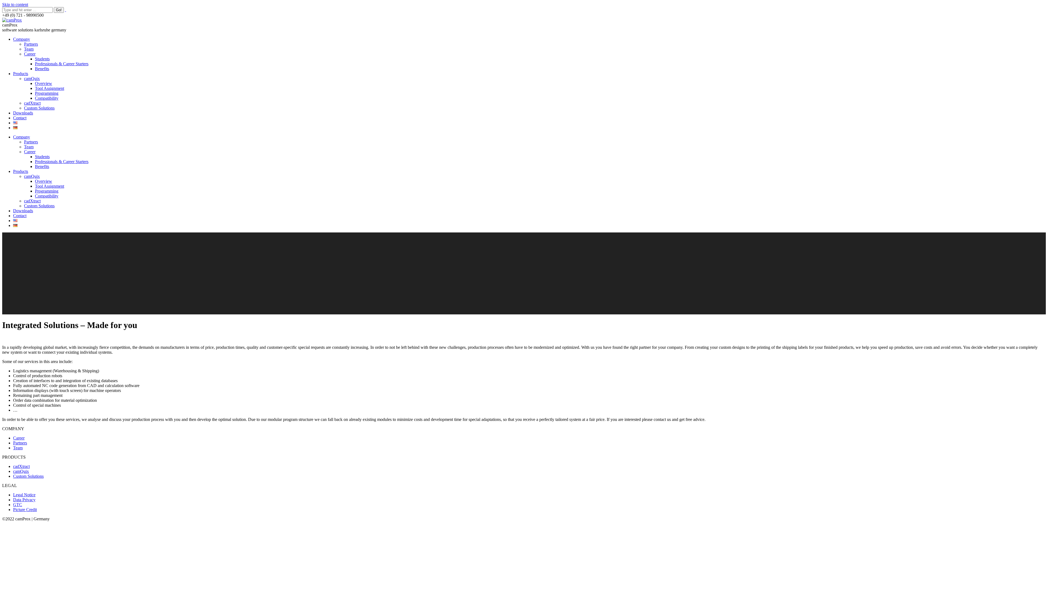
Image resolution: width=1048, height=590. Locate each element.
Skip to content (15, 4)
